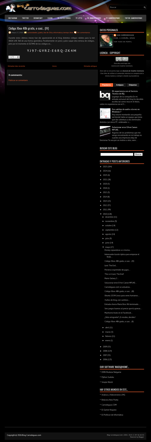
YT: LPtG (79, 18)
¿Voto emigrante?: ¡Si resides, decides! (120, 317)
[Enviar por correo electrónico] (9, 57)
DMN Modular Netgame (111, 372)
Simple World (107, 382)
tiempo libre (68, 32)
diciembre (109, 217)
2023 (105, 175)
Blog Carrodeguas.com (31, 435)
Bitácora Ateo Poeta (110, 400)
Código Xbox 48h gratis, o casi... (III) (119, 291)
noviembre (110, 221)
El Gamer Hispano (109, 410)
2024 (105, 171)
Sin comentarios (83, 32)
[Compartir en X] (15, 57)
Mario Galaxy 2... (112, 278)
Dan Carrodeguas (125, 35)
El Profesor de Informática (112, 415)
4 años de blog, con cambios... (117, 300)
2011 (105, 209)
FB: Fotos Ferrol (64, 18)
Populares (106, 85)
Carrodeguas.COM (109, 405)
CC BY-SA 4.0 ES (138, 435)
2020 (105, 184)
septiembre (110, 230)
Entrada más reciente (16, 66)
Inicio (54, 66)
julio (107, 238)
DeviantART (38, 18)
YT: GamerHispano (113, 18)
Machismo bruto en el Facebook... (119, 313)
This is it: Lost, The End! (114, 274)
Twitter (25, 18)
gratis (40, 32)
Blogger (141, 437)
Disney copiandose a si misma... (118, 250)
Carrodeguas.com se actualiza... (118, 287)
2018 (105, 188)
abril (107, 327)
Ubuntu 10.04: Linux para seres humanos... (122, 295)
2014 (105, 197)
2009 (105, 346)
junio (107, 242)
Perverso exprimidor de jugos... (117, 270)
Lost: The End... (111, 265)
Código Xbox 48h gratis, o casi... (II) (119, 321)
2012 (105, 205)
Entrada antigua (90, 66)
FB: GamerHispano (94, 18)
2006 (105, 359)
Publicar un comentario (18, 80)
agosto (108, 234)
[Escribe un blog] (12, 57)
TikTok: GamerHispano (133, 18)
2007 (105, 355)
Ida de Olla (48, 32)
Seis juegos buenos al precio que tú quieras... (123, 308)
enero (108, 340)
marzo (108, 332)
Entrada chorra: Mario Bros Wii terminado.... (123, 304)
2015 (105, 192)
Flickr (50, 18)
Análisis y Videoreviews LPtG (113, 395)
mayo (107, 247)
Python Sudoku (108, 377)
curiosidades (32, 32)
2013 (105, 201)
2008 (105, 351)
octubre (108, 225)
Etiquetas (133, 85)
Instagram (12, 18)
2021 (105, 179)
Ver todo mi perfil (123, 42)
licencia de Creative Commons (121, 66)
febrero (108, 336)
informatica (58, 32)
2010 (105, 214)
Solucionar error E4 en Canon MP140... (121, 283)
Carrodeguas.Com (116, 435)
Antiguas (120, 85)
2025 (105, 166)
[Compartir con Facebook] (18, 57)
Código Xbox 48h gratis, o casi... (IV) (29, 28)
